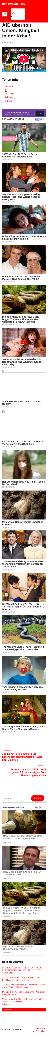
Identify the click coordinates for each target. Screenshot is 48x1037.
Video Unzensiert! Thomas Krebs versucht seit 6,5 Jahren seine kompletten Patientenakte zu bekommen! (23, 1001)
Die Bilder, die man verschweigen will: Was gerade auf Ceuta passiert (23, 993)
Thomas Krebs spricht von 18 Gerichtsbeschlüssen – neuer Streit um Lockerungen (23, 986)
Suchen (37, 798)
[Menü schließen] (13, 13)
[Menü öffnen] (4, 14)
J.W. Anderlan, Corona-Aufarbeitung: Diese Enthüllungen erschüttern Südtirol (20, 978)
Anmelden (7, 1009)
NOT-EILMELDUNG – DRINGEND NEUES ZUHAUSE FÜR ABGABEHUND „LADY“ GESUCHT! (22, 970)
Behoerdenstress (13, 3)
